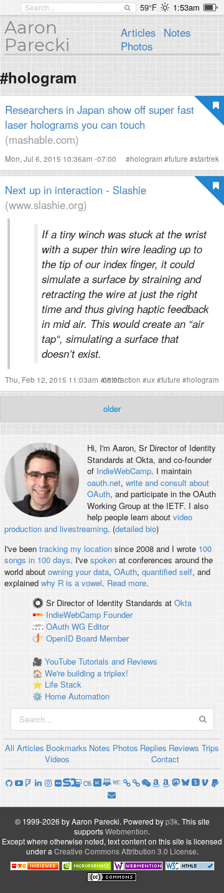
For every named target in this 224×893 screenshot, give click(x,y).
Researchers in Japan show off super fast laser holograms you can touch (99, 117)
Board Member (102, 638)
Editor (98, 626)
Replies (153, 748)
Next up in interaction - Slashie (75, 189)
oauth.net (104, 483)
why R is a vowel (71, 583)
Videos (57, 759)
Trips (210, 748)
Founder (118, 614)
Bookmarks (66, 748)
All (9, 748)
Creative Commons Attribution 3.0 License (125, 851)
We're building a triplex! (86, 673)
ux (151, 380)
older (112, 408)
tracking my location (75, 548)
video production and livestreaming (98, 523)
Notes (177, 32)
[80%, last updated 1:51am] (210, 7)
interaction (123, 380)
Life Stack (63, 684)
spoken (103, 560)
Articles (138, 32)
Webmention (126, 831)
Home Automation (77, 696)
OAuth (125, 571)
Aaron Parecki (37, 36)
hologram (146, 159)
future (178, 159)
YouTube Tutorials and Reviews (101, 661)
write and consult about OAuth (148, 488)
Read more (126, 583)
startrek (206, 159)
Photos (136, 46)
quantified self (167, 571)
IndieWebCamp (123, 471)
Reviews (184, 748)
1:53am (186, 7)
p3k (172, 821)
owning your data (78, 571)
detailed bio (135, 529)
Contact (165, 759)
